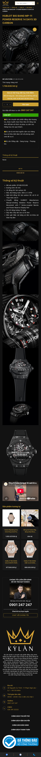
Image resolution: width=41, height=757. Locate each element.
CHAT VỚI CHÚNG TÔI (20, 615)
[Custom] (7, 754)
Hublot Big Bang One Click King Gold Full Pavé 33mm (11, 532)
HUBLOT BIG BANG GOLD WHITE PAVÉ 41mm (11, 563)
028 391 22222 (13, 709)
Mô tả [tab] (20, 168)
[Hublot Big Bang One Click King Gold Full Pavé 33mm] (11, 518)
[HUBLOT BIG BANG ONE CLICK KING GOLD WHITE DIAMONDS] (30, 549)
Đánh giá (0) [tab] (20, 173)
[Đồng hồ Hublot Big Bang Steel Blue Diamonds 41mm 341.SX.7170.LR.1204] (30, 518)
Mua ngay (25, 104)
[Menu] (38, 3)
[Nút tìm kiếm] (33, 3)
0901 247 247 (27, 110)
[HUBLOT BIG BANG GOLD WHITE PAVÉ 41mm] (11, 549)
